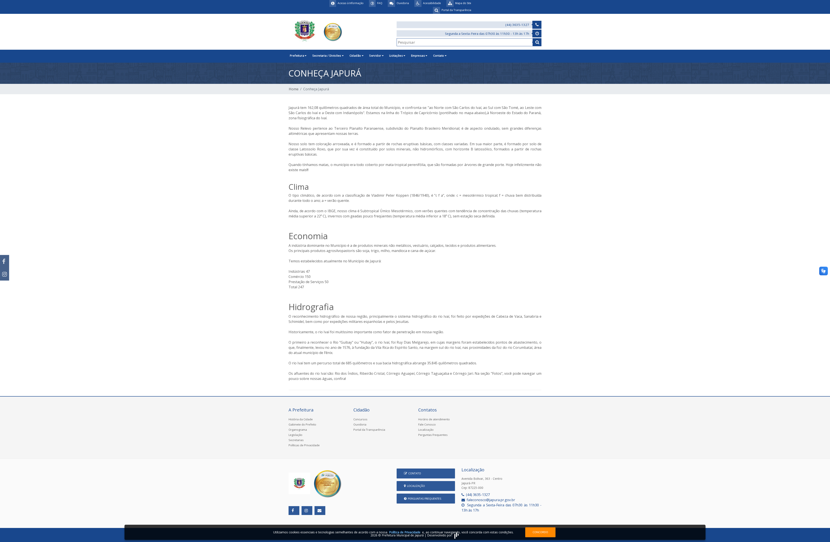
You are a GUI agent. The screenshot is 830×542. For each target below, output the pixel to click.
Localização (426, 430)
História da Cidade (301, 419)
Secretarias (296, 440)
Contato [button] (439, 55)
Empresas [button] (418, 55)
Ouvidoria (359, 424)
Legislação (295, 435)
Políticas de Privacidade (304, 445)
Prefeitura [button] (297, 55)
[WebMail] (319, 510)
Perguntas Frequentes (433, 435)
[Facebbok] (294, 510)
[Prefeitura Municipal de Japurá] (316, 31)
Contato (414, 473)
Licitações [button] (396, 55)
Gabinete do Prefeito (302, 424)
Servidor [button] (375, 55)
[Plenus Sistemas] (456, 535)
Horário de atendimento (434, 419)
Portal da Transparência (369, 430)
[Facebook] (4, 261)
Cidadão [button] (356, 55)
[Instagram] (4, 274)
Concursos (360, 419)
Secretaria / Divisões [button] (327, 55)
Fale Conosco (427, 424)
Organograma (298, 430)
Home (293, 89)
